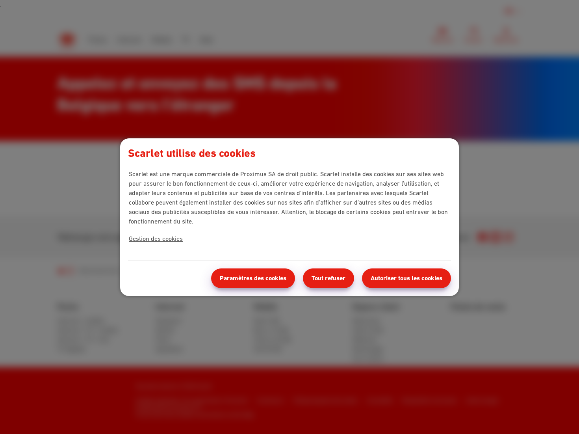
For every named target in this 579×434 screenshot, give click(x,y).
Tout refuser (328, 278)
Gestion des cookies (156, 238)
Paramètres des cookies (253, 278)
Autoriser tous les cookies (406, 278)
